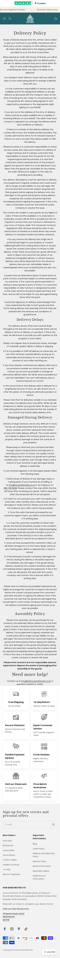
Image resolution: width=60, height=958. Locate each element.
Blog (35, 843)
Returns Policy (39, 861)
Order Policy (39, 848)
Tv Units (6, 869)
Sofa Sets (7, 840)
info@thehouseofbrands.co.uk (36, 681)
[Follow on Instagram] (12, 929)
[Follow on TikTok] (26, 929)
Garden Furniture (11, 864)
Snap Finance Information (39, 877)
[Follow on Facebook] (5, 929)
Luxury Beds (8, 850)
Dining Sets (8, 845)
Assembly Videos (41, 871)
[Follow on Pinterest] (19, 929)
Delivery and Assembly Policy (44, 855)
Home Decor (9, 855)
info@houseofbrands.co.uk (22, 485)
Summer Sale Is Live (45, 9)
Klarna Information (42, 866)
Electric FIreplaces (11, 874)
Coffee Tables (10, 859)
